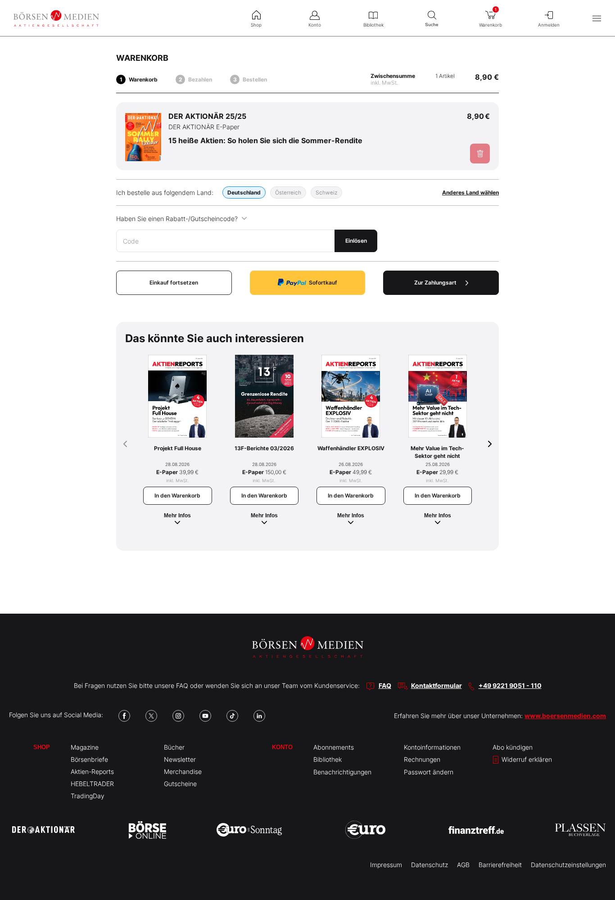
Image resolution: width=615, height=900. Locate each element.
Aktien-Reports (92, 771)
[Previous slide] (125, 444)
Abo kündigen (513, 747)
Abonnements (333, 747)
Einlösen (356, 240)
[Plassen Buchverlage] (580, 829)
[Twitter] (151, 716)
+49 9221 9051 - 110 (510, 685)
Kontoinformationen (432, 747)
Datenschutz (429, 864)
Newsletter (180, 759)
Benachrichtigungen (342, 772)
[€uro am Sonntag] (249, 830)
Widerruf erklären (526, 759)
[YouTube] (205, 716)
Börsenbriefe (89, 759)
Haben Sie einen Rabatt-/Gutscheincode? (177, 218)
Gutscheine (180, 783)
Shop (41, 747)
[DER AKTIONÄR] (43, 829)
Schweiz (326, 192)
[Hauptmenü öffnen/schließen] (597, 18)
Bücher (174, 747)
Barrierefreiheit (500, 864)
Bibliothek (327, 759)
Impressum (386, 864)
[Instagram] (178, 716)
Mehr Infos (177, 515)
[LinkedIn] (259, 716)
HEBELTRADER (92, 783)
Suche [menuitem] (432, 24)
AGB (463, 864)
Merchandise (183, 771)
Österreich (288, 192)
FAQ (385, 685)
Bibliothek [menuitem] (373, 24)
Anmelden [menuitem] (549, 24)
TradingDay (87, 796)
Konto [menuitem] (314, 24)
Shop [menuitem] (256, 24)
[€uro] (365, 830)
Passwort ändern (428, 772)
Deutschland (244, 192)
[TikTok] (232, 716)
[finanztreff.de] (476, 830)
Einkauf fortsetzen (173, 282)
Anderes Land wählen (470, 192)
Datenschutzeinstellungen (568, 864)
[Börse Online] (147, 830)
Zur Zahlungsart (435, 282)
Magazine (85, 747)
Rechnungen (422, 759)
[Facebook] (124, 716)
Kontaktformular (436, 685)
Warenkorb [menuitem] (490, 17)
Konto (282, 747)
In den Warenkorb (177, 495)
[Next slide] (490, 444)
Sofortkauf (323, 282)
